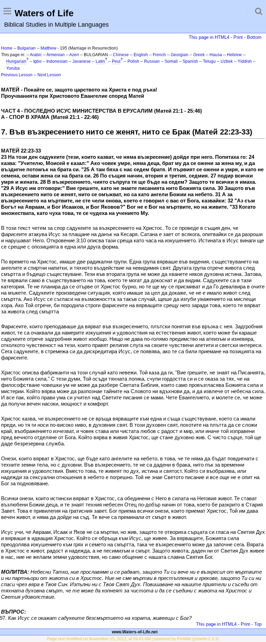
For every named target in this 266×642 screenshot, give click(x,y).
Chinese (121, 54)
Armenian (55, 54)
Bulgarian (26, 48)
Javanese (81, 61)
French (159, 54)
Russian (152, 61)
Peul (116, 61)
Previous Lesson (17, 74)
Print (238, 37)
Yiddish (245, 61)
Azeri (74, 54)
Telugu (209, 61)
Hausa (216, 54)
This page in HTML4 (209, 37)
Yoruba (13, 68)
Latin (100, 61)
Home (6, 48)
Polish (133, 61)
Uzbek (227, 61)
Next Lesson (49, 74)
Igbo (37, 61)
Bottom (254, 37)
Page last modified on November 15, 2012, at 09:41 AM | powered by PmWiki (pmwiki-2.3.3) (133, 638)
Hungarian (16, 61)
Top (257, 624)
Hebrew (234, 54)
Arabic (36, 54)
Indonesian (57, 61)
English (141, 54)
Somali (171, 61)
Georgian (179, 54)
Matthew (48, 48)
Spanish (190, 61)
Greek (199, 54)
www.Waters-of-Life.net (135, 632)
